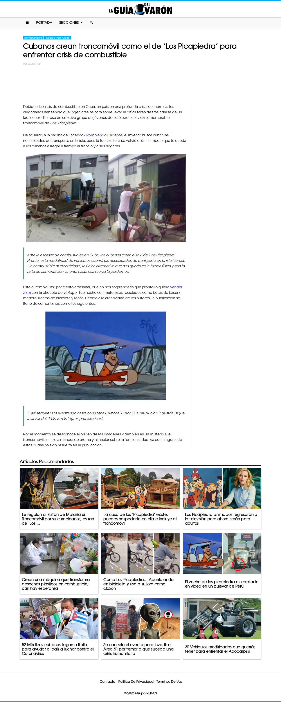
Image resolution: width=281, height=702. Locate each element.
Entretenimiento (33, 37)
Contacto (107, 681)
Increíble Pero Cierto (57, 37)
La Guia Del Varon (140, 9)
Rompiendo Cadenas (104, 135)
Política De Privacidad (135, 681)
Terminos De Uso (169, 681)
